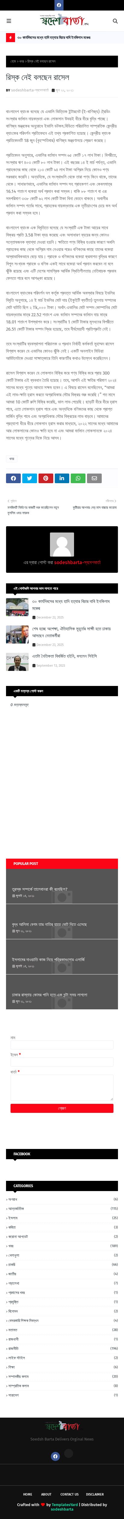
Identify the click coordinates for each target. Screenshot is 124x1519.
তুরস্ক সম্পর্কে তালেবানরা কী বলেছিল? (39, 889)
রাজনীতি (63, 1348)
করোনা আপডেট (63, 1236)
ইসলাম (63, 1218)
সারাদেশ (63, 1395)
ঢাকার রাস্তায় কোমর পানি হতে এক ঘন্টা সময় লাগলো (49, 995)
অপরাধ (63, 1199)
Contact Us (69, 1494)
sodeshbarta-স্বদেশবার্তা (30, 90)
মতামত (63, 1330)
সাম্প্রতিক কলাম (63, 1386)
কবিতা (63, 1227)
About (46, 1494)
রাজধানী (63, 1339)
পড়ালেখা (63, 1283)
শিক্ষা (63, 1367)
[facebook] (59, 5)
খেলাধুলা (63, 1255)
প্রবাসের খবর (63, 1292)
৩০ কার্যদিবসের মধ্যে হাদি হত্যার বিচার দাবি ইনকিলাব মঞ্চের (53, 37)
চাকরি (63, 1264)
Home (27, 1494)
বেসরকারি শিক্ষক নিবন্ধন (63, 1320)
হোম (13, 61)
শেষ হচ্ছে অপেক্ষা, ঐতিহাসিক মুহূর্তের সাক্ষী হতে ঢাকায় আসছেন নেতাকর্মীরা (71, 632)
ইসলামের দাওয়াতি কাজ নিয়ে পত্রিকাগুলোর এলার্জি (48, 959)
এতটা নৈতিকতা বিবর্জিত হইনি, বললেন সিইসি (64, 656)
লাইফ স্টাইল (63, 1358)
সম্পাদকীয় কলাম (63, 1376)
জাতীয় (63, 1274)
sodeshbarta (62, 1509)
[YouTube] (68, 1453)
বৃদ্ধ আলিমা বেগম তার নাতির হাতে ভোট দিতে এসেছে (49, 924)
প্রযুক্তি (63, 1302)
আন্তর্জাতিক (63, 1208)
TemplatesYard (65, 1504)
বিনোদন (63, 1311)
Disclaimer (95, 1494)
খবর (21, 61)
